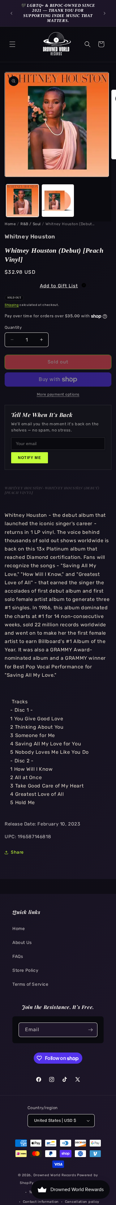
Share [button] (17, 852)
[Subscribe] (90, 1030)
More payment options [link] (58, 394)
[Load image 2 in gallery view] (58, 200)
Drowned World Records (54, 1175)
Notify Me (29, 458)
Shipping (12, 305)
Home (10, 224)
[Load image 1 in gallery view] (22, 200)
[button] (12, 44)
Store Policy (25, 970)
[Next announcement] (104, 13)
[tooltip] (84, 285)
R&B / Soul (30, 224)
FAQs (17, 956)
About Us (22, 942)
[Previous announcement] (11, 13)
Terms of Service (30, 984)
